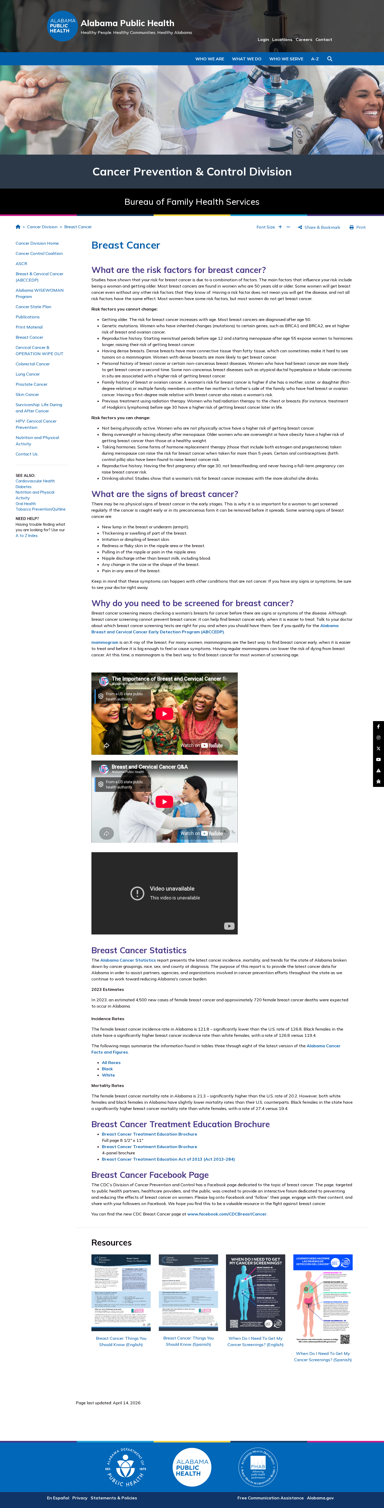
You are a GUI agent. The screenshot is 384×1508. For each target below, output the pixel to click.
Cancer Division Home (37, 243)
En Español (58, 1497)
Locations (282, 39)
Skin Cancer (27, 394)
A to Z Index (27, 535)
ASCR (21, 263)
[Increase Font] (280, 227)
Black (107, 1068)
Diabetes (24, 486)
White (108, 1075)
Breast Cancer (78, 226)
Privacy (80, 1497)
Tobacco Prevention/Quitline (41, 509)
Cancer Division (42, 226)
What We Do (246, 58)
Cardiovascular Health (35, 481)
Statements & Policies (114, 1497)
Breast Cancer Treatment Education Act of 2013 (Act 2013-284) (168, 1159)
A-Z (315, 58)
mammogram (104, 642)
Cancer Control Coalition (39, 253)
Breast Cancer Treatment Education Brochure (149, 1134)
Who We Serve (286, 58)
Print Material (29, 327)
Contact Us (27, 454)
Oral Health (26, 503)
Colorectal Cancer (33, 363)
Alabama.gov (320, 1497)
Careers (304, 39)
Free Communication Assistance (270, 1497)
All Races (111, 1062)
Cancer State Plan (33, 306)
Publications (28, 316)
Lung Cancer (28, 374)
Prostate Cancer (31, 384)
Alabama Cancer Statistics (128, 960)
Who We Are (209, 58)
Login (263, 39)
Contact (324, 39)
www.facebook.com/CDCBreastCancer (227, 1214)
